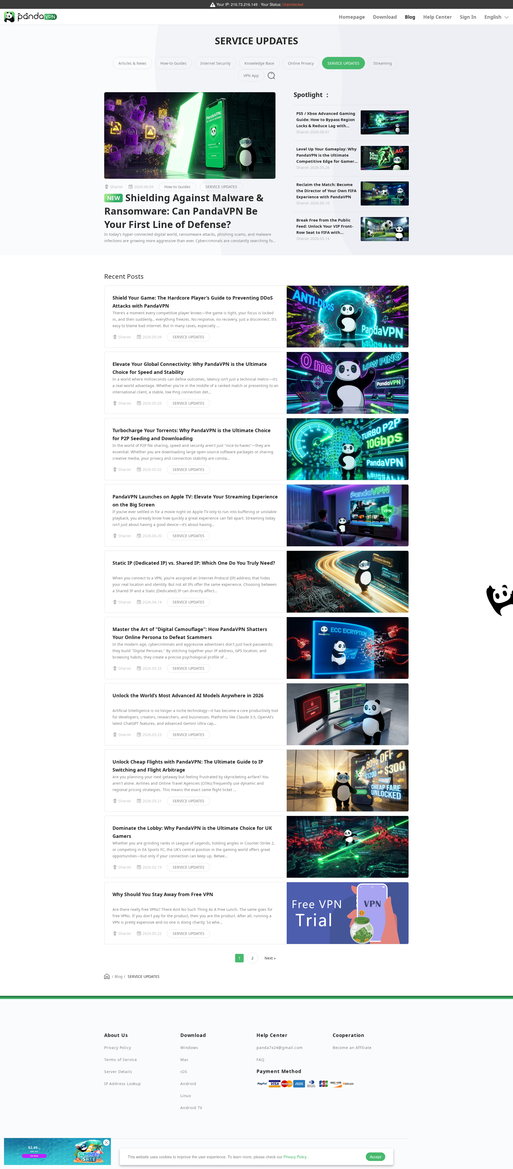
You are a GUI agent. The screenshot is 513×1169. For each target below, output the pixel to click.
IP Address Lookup (122, 1083)
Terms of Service (120, 1059)
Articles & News (132, 63)
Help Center (437, 17)
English (493, 17)
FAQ (260, 1059)
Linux (185, 1095)
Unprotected (292, 4)
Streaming (382, 63)
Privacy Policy (295, 1156)
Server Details (118, 1071)
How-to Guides (173, 63)
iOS (183, 1071)
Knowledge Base (259, 63)
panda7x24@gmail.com (279, 1047)
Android (188, 1083)
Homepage (352, 17)
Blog (410, 17)
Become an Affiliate (352, 1047)
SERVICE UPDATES (343, 63)
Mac (184, 1059)
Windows (189, 1047)
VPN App (251, 75)
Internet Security (215, 63)
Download (385, 17)
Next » (270, 958)
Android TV (191, 1107)
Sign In (468, 17)
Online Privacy (301, 63)
